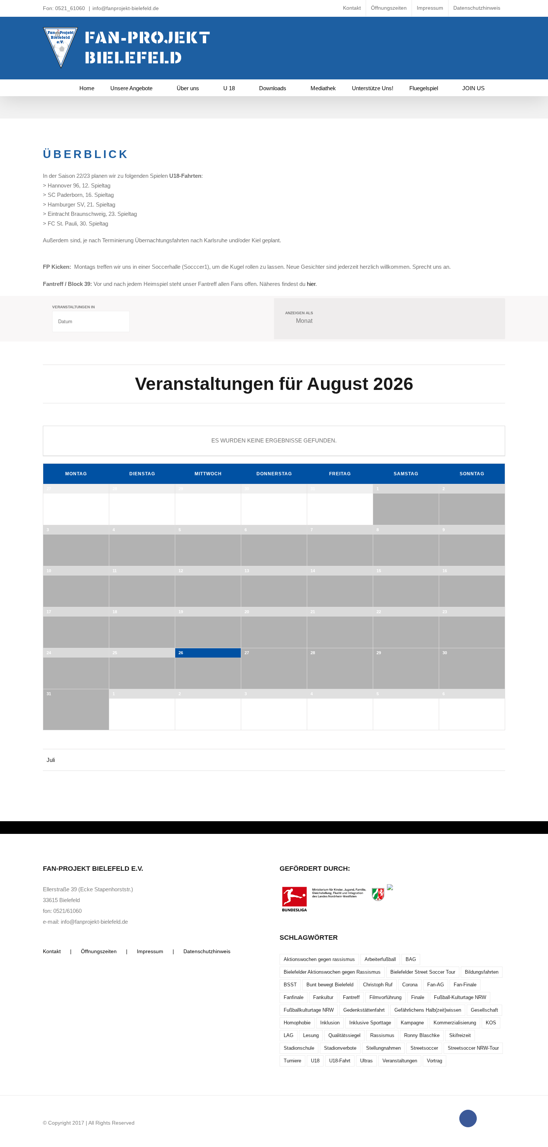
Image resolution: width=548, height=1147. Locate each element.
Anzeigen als (299, 313)
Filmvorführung (385, 997)
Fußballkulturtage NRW (309, 1010)
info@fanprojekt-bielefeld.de (125, 8)
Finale (417, 997)
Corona (410, 984)
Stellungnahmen (383, 1048)
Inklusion (330, 1022)
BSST (290, 984)
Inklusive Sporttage (370, 1022)
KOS (491, 1022)
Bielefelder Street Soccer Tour (422, 972)
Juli (51, 760)
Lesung (311, 1035)
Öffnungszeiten (99, 951)
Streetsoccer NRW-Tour (473, 1048)
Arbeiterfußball (380, 959)
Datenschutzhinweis (206, 951)
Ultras (366, 1061)
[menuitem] (352, 8)
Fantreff (351, 997)
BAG (411, 959)
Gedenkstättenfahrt (364, 1010)
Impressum (150, 951)
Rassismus (382, 1035)
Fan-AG (435, 984)
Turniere (292, 1061)
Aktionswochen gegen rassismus (319, 959)
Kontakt (52, 951)
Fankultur (323, 997)
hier (311, 284)
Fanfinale (293, 997)
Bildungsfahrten (481, 972)
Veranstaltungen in (73, 307)
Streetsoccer (424, 1048)
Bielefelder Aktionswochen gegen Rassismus (332, 972)
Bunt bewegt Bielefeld (329, 984)
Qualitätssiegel (344, 1035)
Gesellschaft (484, 1010)
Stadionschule (299, 1048)
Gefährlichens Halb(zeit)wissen (427, 1010)
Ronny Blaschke (422, 1035)
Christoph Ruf (378, 984)
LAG (288, 1035)
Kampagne (412, 1022)
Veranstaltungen (399, 1061)
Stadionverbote (340, 1048)
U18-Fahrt (339, 1061)
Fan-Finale (465, 984)
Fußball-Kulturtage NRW (460, 997)
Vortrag (434, 1061)
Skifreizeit (460, 1035)
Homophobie (297, 1022)
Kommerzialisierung (455, 1022)
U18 (315, 1061)
